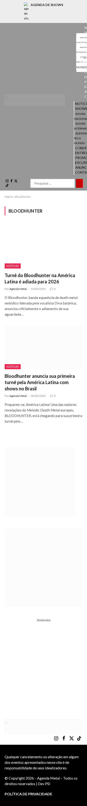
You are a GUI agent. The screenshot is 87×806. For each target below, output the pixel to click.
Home (9, 196)
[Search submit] (79, 183)
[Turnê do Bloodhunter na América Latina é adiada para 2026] (43, 246)
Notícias (12, 265)
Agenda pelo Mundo (80, 138)
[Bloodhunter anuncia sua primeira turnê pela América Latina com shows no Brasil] (43, 347)
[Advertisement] (43, 665)
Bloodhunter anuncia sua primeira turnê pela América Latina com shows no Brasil (40, 382)
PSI (47, 783)
